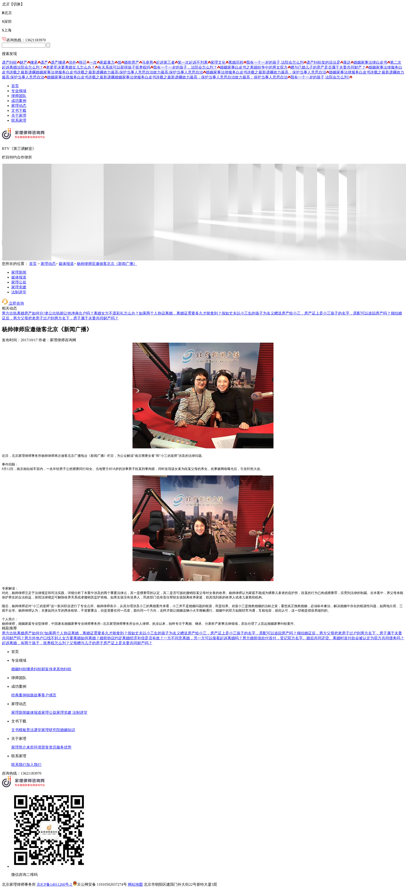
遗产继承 (58, 62)
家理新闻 (18, 272)
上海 (7, 30)
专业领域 (18, 91)
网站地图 (135, 884)
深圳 (7, 21)
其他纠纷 (63, 669)
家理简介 (18, 747)
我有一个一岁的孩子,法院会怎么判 (275, 62)
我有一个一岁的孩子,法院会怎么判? (319, 77)
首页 (15, 86)
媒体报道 (66, 264)
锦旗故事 (33, 695)
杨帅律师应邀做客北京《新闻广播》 (107, 264)
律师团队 (18, 96)
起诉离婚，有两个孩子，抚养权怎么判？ (36, 643)
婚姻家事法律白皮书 (370, 62)
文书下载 (18, 111)
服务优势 (63, 747)
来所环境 (33, 747)
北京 (7, 13)
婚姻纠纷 (18, 669)
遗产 (44, 62)
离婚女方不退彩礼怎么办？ (116, 313)
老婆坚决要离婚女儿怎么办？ (70, 67)
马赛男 (147, 62)
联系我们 (18, 765)
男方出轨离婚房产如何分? (23, 313)
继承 (34, 62)
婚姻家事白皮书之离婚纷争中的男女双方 (254, 67)
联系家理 (18, 120)
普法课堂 (33, 730)
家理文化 (218, 62)
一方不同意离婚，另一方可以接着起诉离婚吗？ (203, 638)
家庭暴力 (107, 62)
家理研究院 (50, 730)
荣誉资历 (48, 747)
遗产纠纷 (9, 62)
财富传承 (48, 669)
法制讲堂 (18, 292)
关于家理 (18, 115)
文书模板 (18, 730)
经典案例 (18, 695)
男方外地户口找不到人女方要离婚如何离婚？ (62, 638)
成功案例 (18, 101)
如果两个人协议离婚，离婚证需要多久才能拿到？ (180, 313)
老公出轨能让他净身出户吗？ (69, 313)
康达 (347, 62)
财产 (23, 62)
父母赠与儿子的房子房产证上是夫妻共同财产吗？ (111, 643)
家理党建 (18, 287)
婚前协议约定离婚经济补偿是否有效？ (132, 638)
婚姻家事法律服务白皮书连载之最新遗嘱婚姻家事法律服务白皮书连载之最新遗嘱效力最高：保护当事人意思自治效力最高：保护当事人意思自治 (167, 77)
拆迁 (82, 62)
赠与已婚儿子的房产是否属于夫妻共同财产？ (328, 67)
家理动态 (18, 106)
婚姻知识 (67, 730)
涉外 (72, 62)
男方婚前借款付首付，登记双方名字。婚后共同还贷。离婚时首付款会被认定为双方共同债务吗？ (323, 638)
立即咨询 (16, 303)
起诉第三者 (165, 62)
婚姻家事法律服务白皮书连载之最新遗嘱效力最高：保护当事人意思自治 (266, 72)
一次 (93, 62)
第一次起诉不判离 (193, 62)
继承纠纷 (33, 669)
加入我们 (33, 765)
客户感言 (48, 695)
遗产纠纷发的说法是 (323, 62)
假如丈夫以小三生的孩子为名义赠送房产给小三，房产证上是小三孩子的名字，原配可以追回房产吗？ (306, 313)
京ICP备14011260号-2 (55, 884)
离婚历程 (235, 62)
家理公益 (18, 282)
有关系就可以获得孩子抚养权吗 (124, 67)
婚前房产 (131, 62)
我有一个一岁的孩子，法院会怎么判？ (185, 67)
